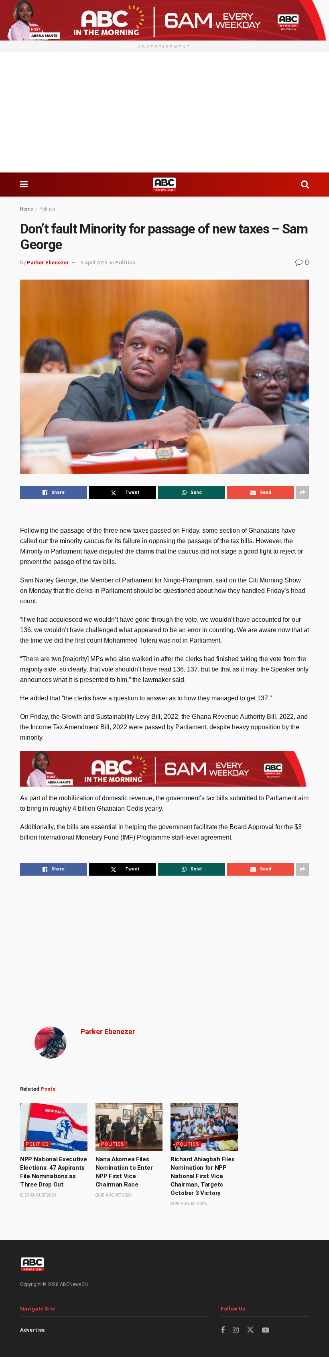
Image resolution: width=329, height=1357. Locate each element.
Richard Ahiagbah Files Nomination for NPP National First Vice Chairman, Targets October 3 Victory (202, 1176)
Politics (47, 209)
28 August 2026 (115, 1195)
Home (26, 209)
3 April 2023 (94, 263)
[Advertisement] (164, 112)
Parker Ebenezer (48, 263)
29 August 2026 (40, 1195)
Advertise (32, 1330)
